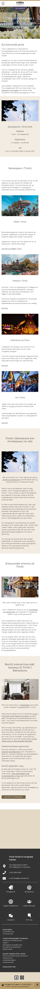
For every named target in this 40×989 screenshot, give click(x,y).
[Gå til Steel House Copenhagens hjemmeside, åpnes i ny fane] (15, 842)
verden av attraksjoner (11, 480)
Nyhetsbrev (7, 929)
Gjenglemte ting (9, 967)
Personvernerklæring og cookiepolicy (15, 956)
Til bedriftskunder (8, 931)
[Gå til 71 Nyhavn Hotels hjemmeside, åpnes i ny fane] (20, 823)
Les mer (5, 308)
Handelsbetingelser (9, 960)
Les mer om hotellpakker (13, 797)
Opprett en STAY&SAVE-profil (12, 940)
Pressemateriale (8, 962)
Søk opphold (20, 8)
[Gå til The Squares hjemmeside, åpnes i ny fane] (20, 830)
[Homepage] (20, 4)
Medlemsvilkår (7, 949)
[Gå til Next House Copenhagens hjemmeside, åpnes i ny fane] (25, 842)
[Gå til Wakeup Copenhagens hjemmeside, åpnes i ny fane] (30, 836)
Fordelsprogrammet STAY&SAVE (15, 938)
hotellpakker (25, 705)
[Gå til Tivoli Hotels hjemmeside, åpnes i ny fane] (30, 830)
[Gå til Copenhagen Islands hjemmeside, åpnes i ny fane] (10, 836)
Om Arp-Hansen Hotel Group (14, 953)
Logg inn (6, 942)
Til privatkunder (8, 934)
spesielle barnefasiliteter (11, 752)
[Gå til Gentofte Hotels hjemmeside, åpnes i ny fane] (20, 836)
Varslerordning (7, 958)
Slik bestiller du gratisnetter (12, 947)
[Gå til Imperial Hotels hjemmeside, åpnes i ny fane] (10, 830)
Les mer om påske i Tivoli (11, 249)
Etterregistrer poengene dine (12, 945)
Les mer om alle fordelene (20, 986)
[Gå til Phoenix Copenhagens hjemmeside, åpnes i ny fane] (10, 823)
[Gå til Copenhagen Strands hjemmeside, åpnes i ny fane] (30, 823)
